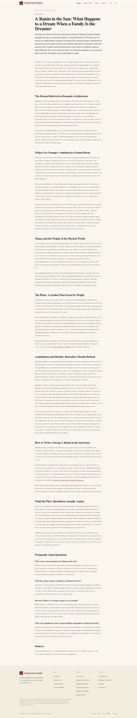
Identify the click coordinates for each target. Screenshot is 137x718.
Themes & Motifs (59, 687)
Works (79, 3)
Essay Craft (88, 3)
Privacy (93, 713)
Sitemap (115, 713)
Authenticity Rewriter (83, 680)
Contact (101, 684)
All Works (56, 676)
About (103, 3)
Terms (99, 713)
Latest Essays (58, 684)
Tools (96, 3)
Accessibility (107, 713)
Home (36, 10)
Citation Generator (82, 687)
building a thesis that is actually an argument (68, 480)
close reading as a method (62, 347)
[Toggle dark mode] (115, 3)
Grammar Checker (82, 684)
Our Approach (103, 676)
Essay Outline (80, 695)
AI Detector (80, 676)
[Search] (111, 3)
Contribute (102, 687)
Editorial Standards (105, 680)
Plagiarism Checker (82, 691)
